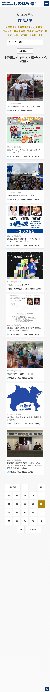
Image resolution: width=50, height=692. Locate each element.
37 (41, 513)
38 (9, 521)
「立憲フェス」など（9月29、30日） (21, 285)
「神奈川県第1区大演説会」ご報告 (20, 196)
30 (25, 504)
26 (33, 496)
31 (33, 504)
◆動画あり (38, 200)
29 (17, 504)
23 (9, 496)
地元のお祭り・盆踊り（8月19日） (21, 374)
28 (9, 504)
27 (41, 496)
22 (41, 487)
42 (41, 521)
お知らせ (12, 156)
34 (17, 513)
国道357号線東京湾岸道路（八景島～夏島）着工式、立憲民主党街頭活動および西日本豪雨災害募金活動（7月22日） (24, 465)
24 (17, 496)
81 (21, 529)
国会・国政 (13, 289)
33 (9, 513)
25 (25, 496)
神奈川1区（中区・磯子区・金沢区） (21, 110)
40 (25, 521)
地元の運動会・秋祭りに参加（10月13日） (24, 106)
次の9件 (33, 529)
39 (17, 521)
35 (25, 513)
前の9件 (12, 487)
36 (33, 513)
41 (33, 521)
